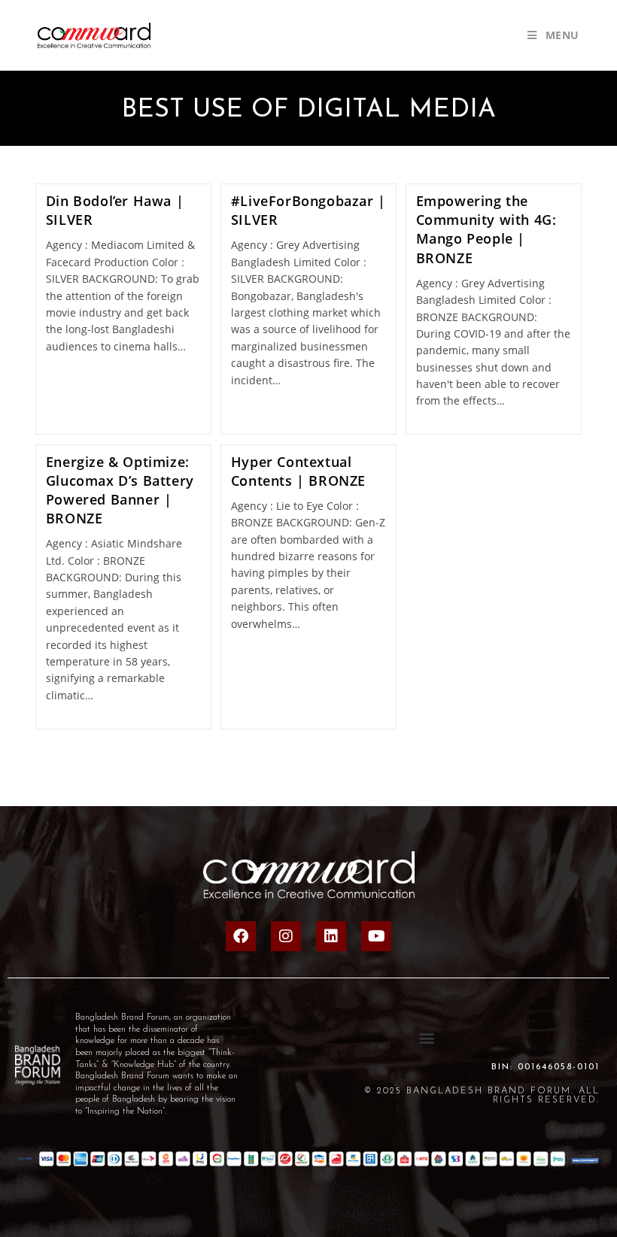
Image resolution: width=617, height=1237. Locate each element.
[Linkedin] (331, 936)
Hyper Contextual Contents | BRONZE (298, 471)
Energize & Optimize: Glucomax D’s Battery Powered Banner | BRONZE (120, 490)
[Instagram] (286, 936)
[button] (427, 1037)
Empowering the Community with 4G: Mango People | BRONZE (486, 229)
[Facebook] (241, 936)
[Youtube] (376, 936)
